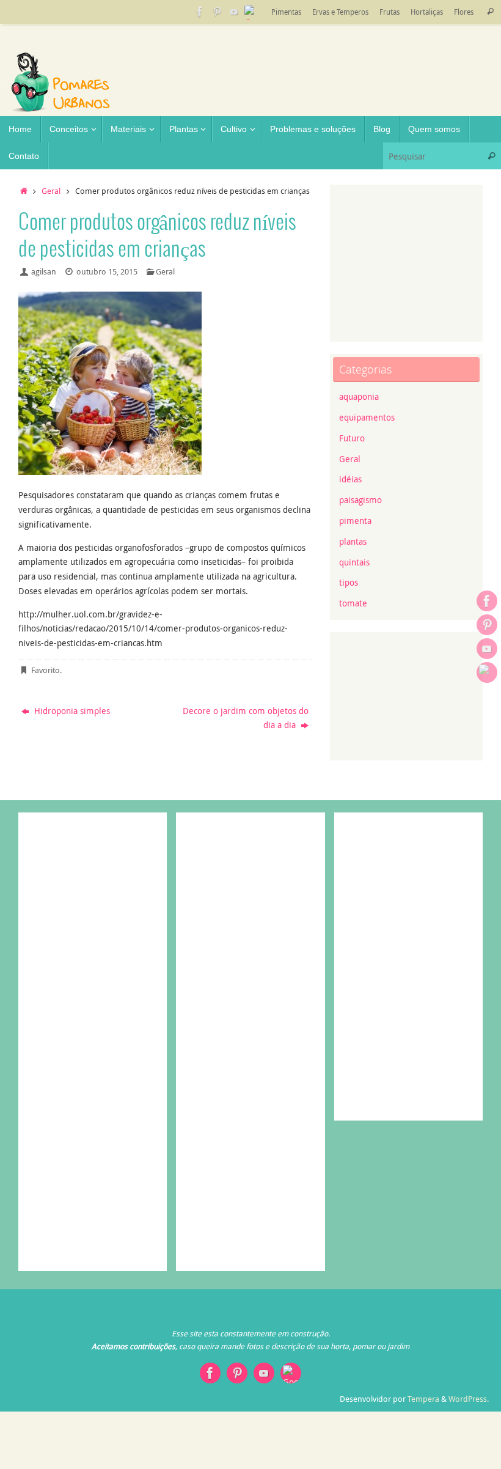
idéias (350, 479)
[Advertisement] (418, 104)
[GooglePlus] (251, 11)
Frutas (389, 12)
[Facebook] (199, 11)
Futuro (352, 438)
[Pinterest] (216, 11)
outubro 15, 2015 (106, 272)
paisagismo (360, 500)
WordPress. (468, 1399)
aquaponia (359, 396)
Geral (51, 191)
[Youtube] (234, 11)
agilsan (43, 272)
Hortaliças (427, 12)
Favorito (45, 670)
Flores (464, 12)
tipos (348, 582)
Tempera (423, 1399)
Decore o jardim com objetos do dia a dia (246, 718)
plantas (353, 541)
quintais (354, 562)
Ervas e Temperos (340, 12)
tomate (353, 603)
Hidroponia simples (71, 710)
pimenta (355, 520)
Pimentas (286, 12)
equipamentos (367, 417)
